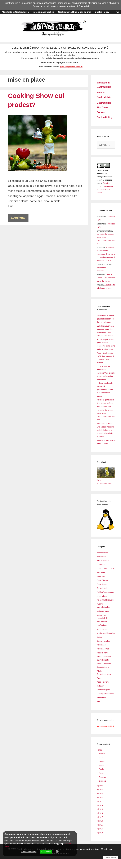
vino (104, 3)
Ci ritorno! (100, 565)
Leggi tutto (18, 217)
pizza (116, 3)
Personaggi (101, 645)
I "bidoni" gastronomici (106, 592)
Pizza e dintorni (103, 682)
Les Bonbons (102, 625)
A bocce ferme (102, 553)
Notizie (99, 637)
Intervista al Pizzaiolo (105, 600)
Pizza (99, 678)
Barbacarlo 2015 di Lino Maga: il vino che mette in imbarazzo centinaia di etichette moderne (105, 430)
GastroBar (101, 576)
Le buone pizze (103, 611)
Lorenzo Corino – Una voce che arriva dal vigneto (106, 278)
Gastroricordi (102, 588)
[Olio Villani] (106, 477)
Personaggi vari (103, 649)
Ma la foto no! (102, 629)
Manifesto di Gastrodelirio (15, 12)
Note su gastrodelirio (43, 12)
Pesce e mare (102, 653)
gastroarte (101, 572)
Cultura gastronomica (105, 568)
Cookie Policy (102, 12)
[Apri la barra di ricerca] (117, 12)
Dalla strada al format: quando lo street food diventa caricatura (105, 319)
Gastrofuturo (102, 584)
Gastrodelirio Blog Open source (74, 12)
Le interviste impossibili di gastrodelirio (102, 618)
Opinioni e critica (103, 641)
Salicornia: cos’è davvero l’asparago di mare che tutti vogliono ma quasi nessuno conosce (106, 254)
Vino (98, 702)
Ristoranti (100, 686)
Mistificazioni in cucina (106, 633)
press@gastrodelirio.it (71, 66)
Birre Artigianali (103, 561)
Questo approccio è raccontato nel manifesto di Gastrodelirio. (62, 6)
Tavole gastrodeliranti (105, 694)
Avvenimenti (102, 557)
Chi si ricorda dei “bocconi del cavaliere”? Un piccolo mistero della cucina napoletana (106, 372)
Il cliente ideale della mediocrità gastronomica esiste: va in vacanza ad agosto (105, 389)
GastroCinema (102, 580)
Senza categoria (103, 690)
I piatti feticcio (102, 596)
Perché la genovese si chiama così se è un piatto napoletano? (106, 403)
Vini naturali (101, 698)
